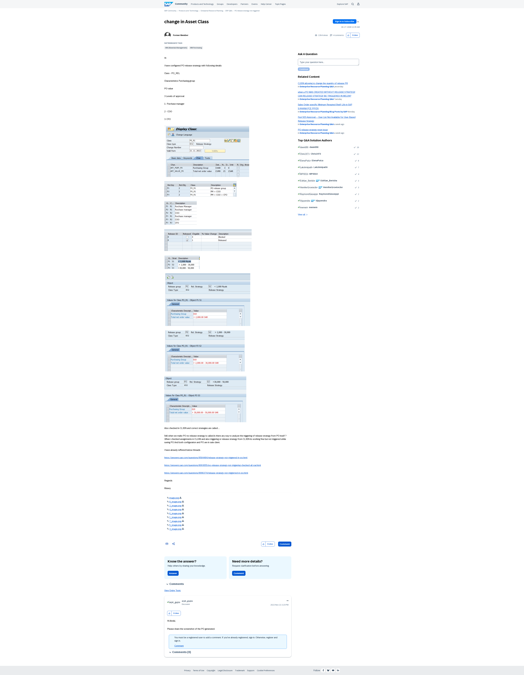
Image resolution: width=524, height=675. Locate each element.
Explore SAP (342, 4)
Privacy (187, 670)
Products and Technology (202, 4)
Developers (232, 4)
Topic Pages (280, 4)
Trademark (240, 670)
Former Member (180, 35)
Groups (220, 4)
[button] (348, 35)
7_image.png (175, 521)
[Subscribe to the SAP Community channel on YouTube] (333, 670)
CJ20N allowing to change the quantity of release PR (323, 83)
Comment (285, 544)
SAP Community (170, 11)
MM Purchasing (196, 48)
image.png (174, 498)
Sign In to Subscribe (344, 21)
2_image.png (175, 506)
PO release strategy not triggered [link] (247, 11)
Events (255, 4)
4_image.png (175, 509)
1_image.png (175, 517)
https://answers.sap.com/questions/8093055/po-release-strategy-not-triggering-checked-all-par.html (212, 465)
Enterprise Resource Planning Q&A (317, 86)
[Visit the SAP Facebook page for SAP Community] (323, 670)
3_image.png (175, 529)
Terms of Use (198, 670)
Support (250, 670)
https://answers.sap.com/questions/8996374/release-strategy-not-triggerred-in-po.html (206, 473)
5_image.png (175, 525)
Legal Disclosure (225, 670)
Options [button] (358, 22)
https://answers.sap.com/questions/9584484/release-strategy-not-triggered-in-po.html (205, 458)
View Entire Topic (172, 590)
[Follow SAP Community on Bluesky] (328, 670)
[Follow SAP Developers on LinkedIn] (338, 670)
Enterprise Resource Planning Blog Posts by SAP (323, 112)
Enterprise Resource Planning (212, 11)
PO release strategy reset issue (313, 130)
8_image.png (175, 502)
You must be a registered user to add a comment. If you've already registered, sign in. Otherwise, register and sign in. (225, 639)
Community (181, 4)
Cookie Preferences (266, 670)
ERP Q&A (228, 11)
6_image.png (175, 513)
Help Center (266, 4)
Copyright (211, 670)
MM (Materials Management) (176, 48)
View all (301, 214)
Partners (244, 4)
